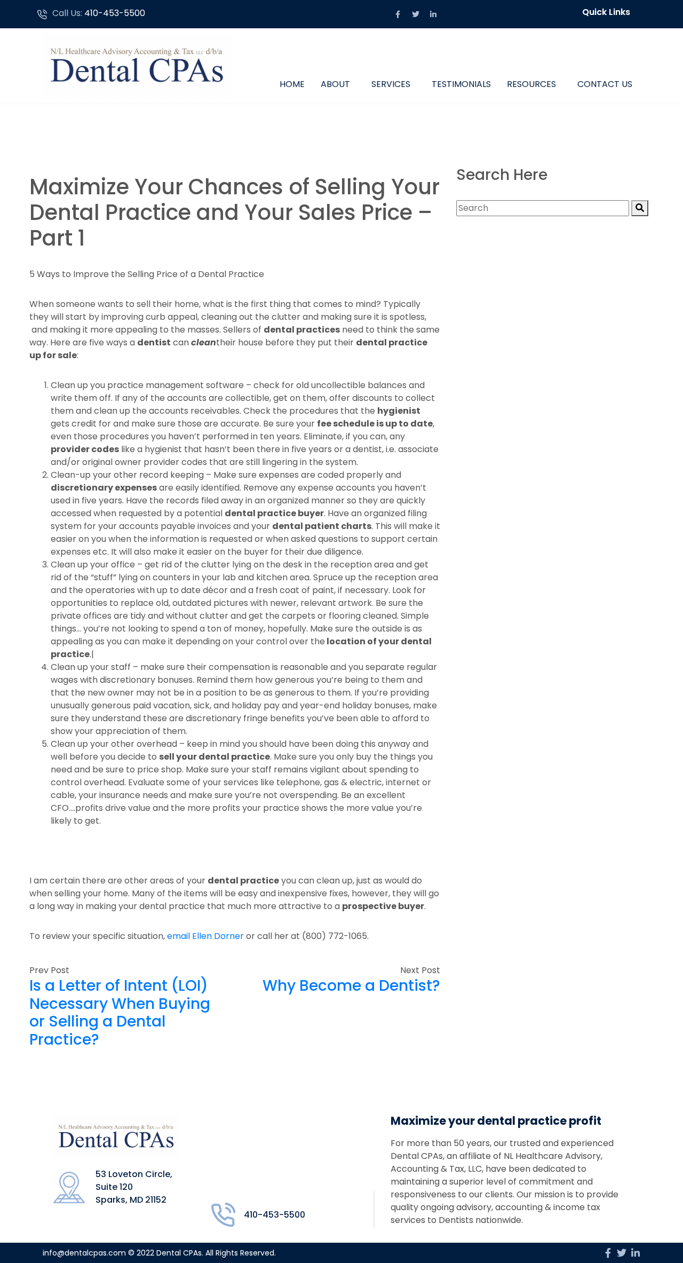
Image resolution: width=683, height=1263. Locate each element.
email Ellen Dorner (205, 936)
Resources (531, 84)
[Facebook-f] (398, 14)
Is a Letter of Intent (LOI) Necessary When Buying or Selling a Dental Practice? (119, 1012)
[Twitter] (415, 14)
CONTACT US (604, 84)
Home (292, 84)
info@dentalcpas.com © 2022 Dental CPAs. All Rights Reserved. (159, 1253)
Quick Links (606, 12)
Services (390, 84)
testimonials (461, 84)
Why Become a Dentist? (351, 985)
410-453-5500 (114, 13)
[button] (609, 12)
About (335, 84)
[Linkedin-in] (433, 14)
